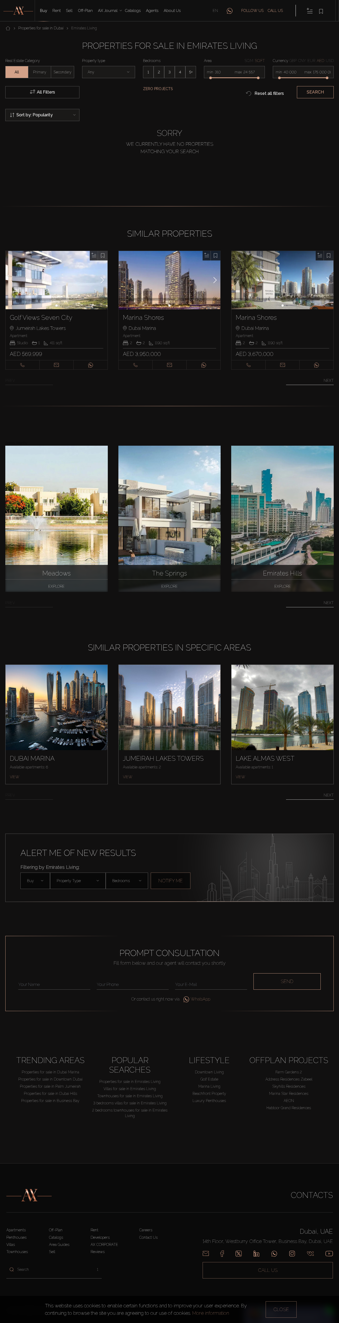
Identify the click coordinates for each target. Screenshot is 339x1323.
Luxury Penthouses (209, 1101)
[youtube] (329, 1253)
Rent (56, 10)
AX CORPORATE (104, 1244)
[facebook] (222, 1253)
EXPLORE (56, 586)
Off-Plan (56, 1230)
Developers (100, 1237)
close (281, 1309)
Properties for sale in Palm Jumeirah (50, 1086)
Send (287, 981)
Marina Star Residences (288, 1093)
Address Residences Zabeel (288, 1079)
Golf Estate (209, 1079)
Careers (145, 1230)
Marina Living (209, 1086)
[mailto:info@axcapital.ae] (206, 1253)
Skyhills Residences (288, 1086)
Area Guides (59, 1244)
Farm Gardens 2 (288, 1072)
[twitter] (238, 1253)
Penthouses (16, 1237)
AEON (289, 1101)
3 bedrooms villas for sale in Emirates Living (130, 1103)
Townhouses (17, 1252)
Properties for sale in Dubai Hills (50, 1093)
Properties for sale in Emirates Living (129, 1081)
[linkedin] (256, 1253)
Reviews (98, 1252)
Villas (10, 1244)
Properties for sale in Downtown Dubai (50, 1079)
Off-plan (85, 10)
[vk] (310, 1253)
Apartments (16, 1230)
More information (210, 1313)
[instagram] (292, 1253)
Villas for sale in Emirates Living (130, 1089)
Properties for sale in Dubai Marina (50, 1072)
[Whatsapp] (274, 1253)
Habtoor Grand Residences (288, 1108)
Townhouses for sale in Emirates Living (130, 1096)
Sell (69, 10)
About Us (172, 10)
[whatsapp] (229, 10)
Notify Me (170, 880)
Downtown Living (209, 1072)
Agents (152, 10)
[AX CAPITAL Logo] (29, 1195)
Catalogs (133, 10)
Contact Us (148, 1237)
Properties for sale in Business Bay (50, 1101)
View (14, 777)
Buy (43, 10)
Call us (275, 10)
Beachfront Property (209, 1093)
